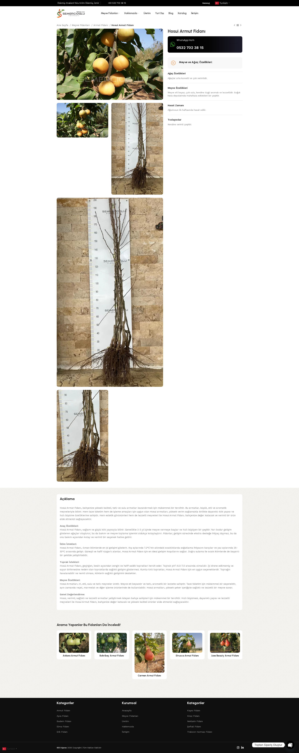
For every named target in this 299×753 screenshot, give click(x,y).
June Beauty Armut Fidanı (225, 655)
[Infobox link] (78, 3)
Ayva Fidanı (62, 716)
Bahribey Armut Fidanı (112, 655)
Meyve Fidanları (81, 25)
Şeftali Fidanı (194, 726)
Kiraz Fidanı (193, 716)
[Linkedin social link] (240, 3)
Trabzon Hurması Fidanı (199, 732)
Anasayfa (126, 710)
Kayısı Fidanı (193, 710)
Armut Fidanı (101, 25)
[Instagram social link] (236, 3)
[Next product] (240, 25)
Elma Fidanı (63, 726)
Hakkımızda (128, 726)
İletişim (125, 732)
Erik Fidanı (62, 732)
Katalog (206, 3)
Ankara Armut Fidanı (74, 655)
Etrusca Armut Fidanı (187, 655)
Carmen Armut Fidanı (149, 675)
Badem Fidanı (64, 721)
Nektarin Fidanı (195, 721)
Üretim (125, 721)
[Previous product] (234, 25)
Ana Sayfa (63, 25)
